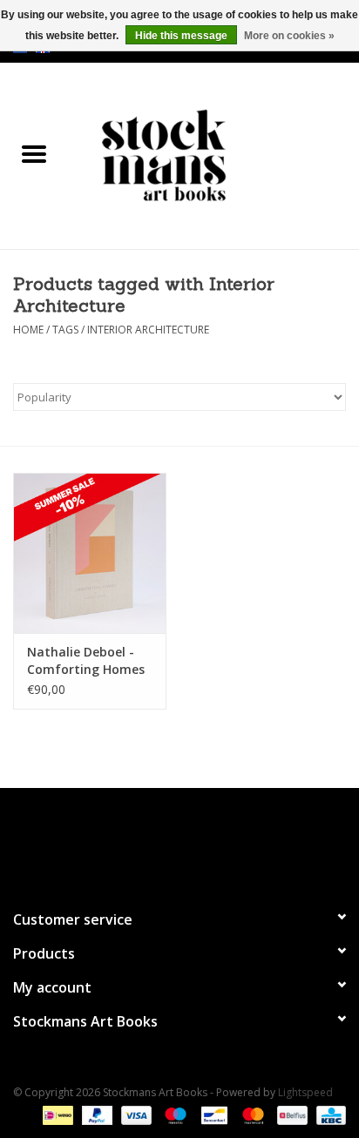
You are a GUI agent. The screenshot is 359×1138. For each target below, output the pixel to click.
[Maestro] (173, 1114)
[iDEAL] (56, 1114)
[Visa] (134, 1114)
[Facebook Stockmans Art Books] (148, 841)
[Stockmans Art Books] (213, 154)
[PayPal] (95, 1114)
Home (28, 329)
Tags (65, 329)
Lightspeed (305, 1092)
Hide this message (181, 36)
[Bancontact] (212, 1114)
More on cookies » (289, 36)
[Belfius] (290, 1114)
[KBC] (328, 1114)
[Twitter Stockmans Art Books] (179, 841)
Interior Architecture (148, 329)
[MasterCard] (251, 1114)
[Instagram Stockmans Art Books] (211, 841)
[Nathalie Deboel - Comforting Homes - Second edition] (89, 553)
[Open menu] (34, 153)
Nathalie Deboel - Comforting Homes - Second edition (86, 660)
